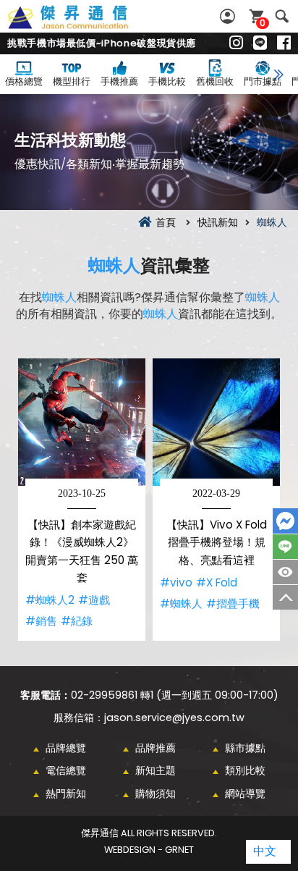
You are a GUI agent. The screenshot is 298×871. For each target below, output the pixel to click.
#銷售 (41, 620)
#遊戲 (94, 599)
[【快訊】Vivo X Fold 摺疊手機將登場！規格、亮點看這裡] (216, 422)
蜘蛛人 (114, 265)
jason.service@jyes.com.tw (174, 717)
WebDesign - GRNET (149, 849)
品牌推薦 (155, 748)
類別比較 (245, 770)
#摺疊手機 (233, 603)
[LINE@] (260, 43)
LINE (285, 547)
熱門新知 (66, 793)
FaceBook (285, 521)
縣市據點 (245, 748)
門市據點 (262, 81)
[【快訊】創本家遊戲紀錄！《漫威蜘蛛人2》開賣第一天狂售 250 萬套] (81, 422)
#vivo (176, 582)
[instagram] (236, 43)
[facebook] (284, 43)
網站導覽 (245, 793)
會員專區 (229, 16)
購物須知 (155, 793)
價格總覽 (24, 81)
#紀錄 (77, 620)
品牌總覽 (66, 748)
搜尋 (282, 16)
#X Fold (216, 582)
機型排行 (71, 81)
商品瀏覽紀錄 (285, 572)
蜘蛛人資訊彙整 (84, 25)
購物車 (262, 23)
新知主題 (155, 770)
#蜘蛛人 (181, 603)
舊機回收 (215, 81)
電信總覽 (66, 770)
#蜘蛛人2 (49, 599)
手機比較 (167, 81)
